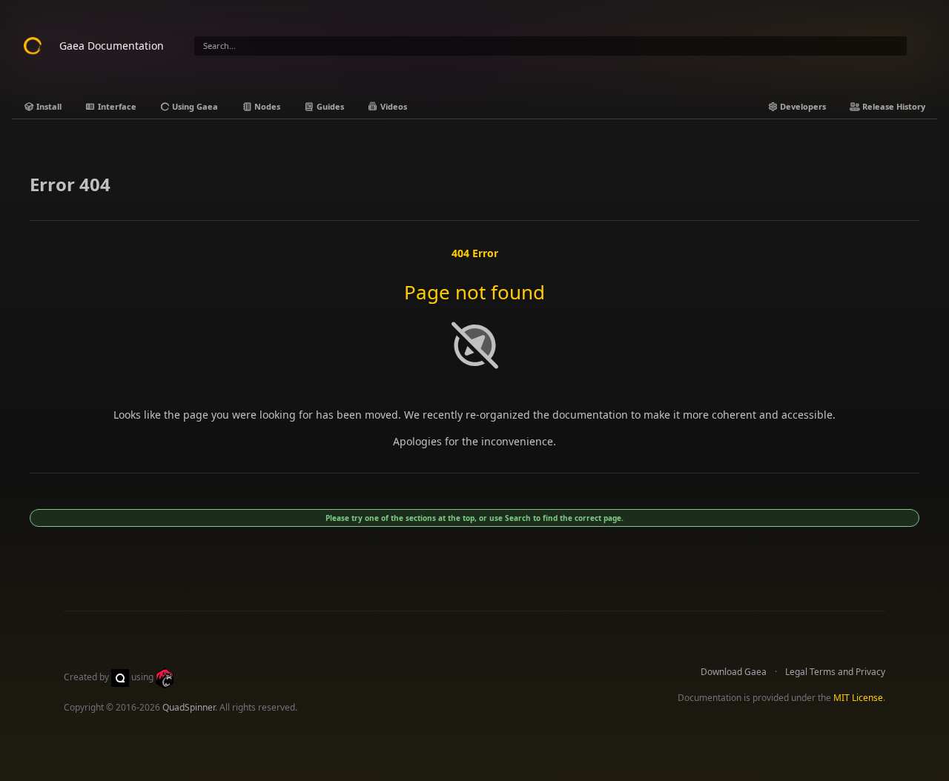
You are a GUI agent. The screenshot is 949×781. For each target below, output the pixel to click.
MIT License (858, 697)
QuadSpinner (188, 707)
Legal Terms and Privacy (835, 671)
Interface (116, 106)
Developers (802, 106)
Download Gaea (734, 671)
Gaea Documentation (111, 46)
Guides (329, 106)
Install (48, 106)
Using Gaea (194, 106)
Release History (892, 106)
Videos (392, 106)
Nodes (266, 106)
